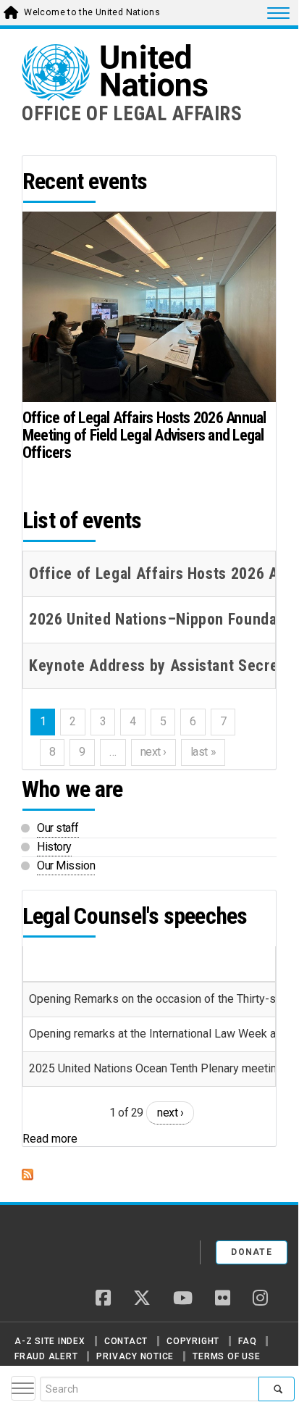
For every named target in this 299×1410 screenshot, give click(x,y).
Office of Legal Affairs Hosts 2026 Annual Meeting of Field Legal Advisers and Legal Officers (144, 435)
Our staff (58, 828)
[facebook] (103, 1299)
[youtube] (183, 1299)
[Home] (71, 1247)
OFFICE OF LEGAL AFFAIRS (132, 113)
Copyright (193, 1341)
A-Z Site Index (49, 1341)
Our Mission (66, 865)
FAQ (247, 1341)
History (54, 847)
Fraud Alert (45, 1356)
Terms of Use (226, 1356)
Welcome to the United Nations (92, 12)
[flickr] (222, 1299)
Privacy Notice (135, 1356)
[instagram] (260, 1299)
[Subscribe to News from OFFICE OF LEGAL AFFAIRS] (149, 1174)
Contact (126, 1341)
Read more (49, 1139)
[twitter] (142, 1299)
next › (170, 1112)
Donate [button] (251, 1252)
